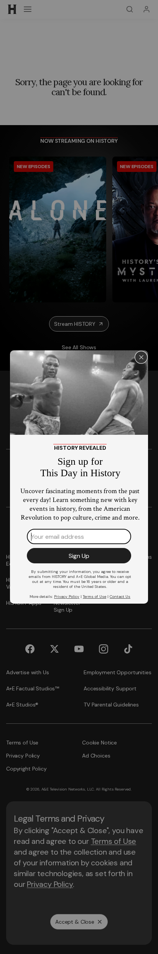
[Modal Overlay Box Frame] (79, 477)
